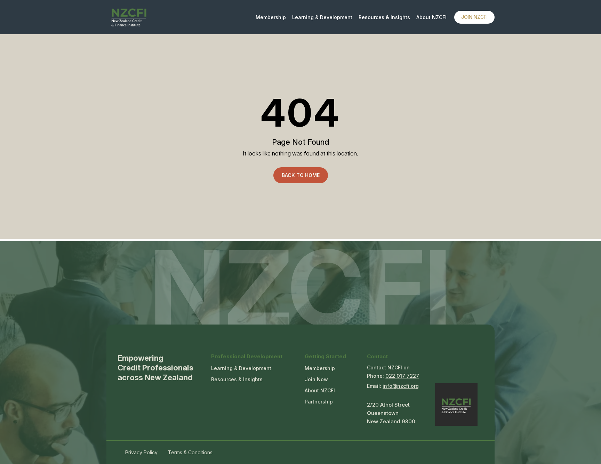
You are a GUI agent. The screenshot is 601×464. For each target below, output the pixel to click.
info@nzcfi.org (401, 386)
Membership (271, 17)
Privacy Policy (141, 452)
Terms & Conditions (190, 452)
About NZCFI (431, 17)
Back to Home (301, 175)
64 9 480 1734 (402, 377)
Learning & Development (322, 17)
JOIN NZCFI (474, 17)
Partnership (319, 402)
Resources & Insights (384, 17)
